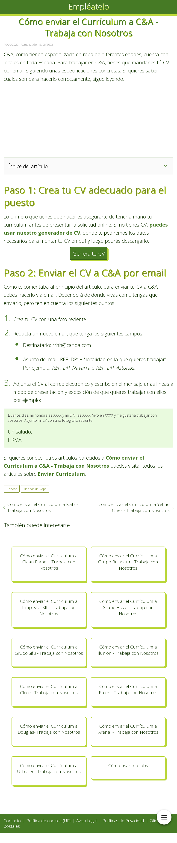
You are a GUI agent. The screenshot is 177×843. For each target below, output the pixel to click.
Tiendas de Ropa (35, 489)
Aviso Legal (86, 820)
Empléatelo (88, 6)
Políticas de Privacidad (123, 820)
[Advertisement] (88, 119)
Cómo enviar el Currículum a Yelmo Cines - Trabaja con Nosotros (134, 507)
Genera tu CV (88, 253)
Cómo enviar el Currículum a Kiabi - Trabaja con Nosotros (42, 507)
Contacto (12, 820)
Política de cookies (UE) (49, 820)
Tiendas (11, 489)
